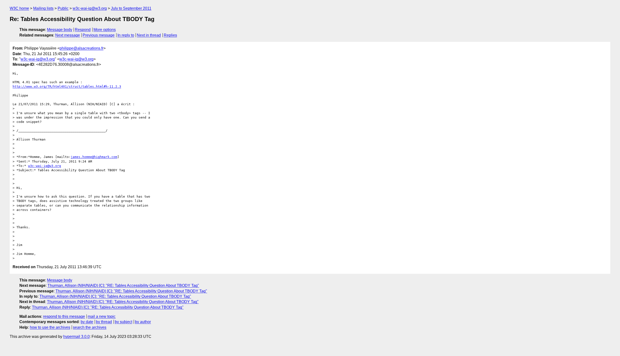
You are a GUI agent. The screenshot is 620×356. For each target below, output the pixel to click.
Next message (67, 35)
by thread (104, 322)
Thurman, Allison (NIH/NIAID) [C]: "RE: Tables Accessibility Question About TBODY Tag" (123, 285)
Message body (59, 30)
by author (143, 322)
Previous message (99, 35)
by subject (123, 322)
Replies (170, 35)
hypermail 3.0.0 (76, 336)
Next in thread (149, 35)
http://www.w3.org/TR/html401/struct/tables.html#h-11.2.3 (67, 86)
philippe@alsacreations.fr (81, 48)
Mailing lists (43, 8)
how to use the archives (50, 327)
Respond (83, 30)
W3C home (19, 8)
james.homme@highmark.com (94, 157)
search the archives (89, 327)
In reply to (125, 35)
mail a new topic (102, 316)
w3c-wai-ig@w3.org (90, 8)
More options (104, 30)
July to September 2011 (131, 8)
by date (87, 322)
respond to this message (64, 316)
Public (63, 8)
